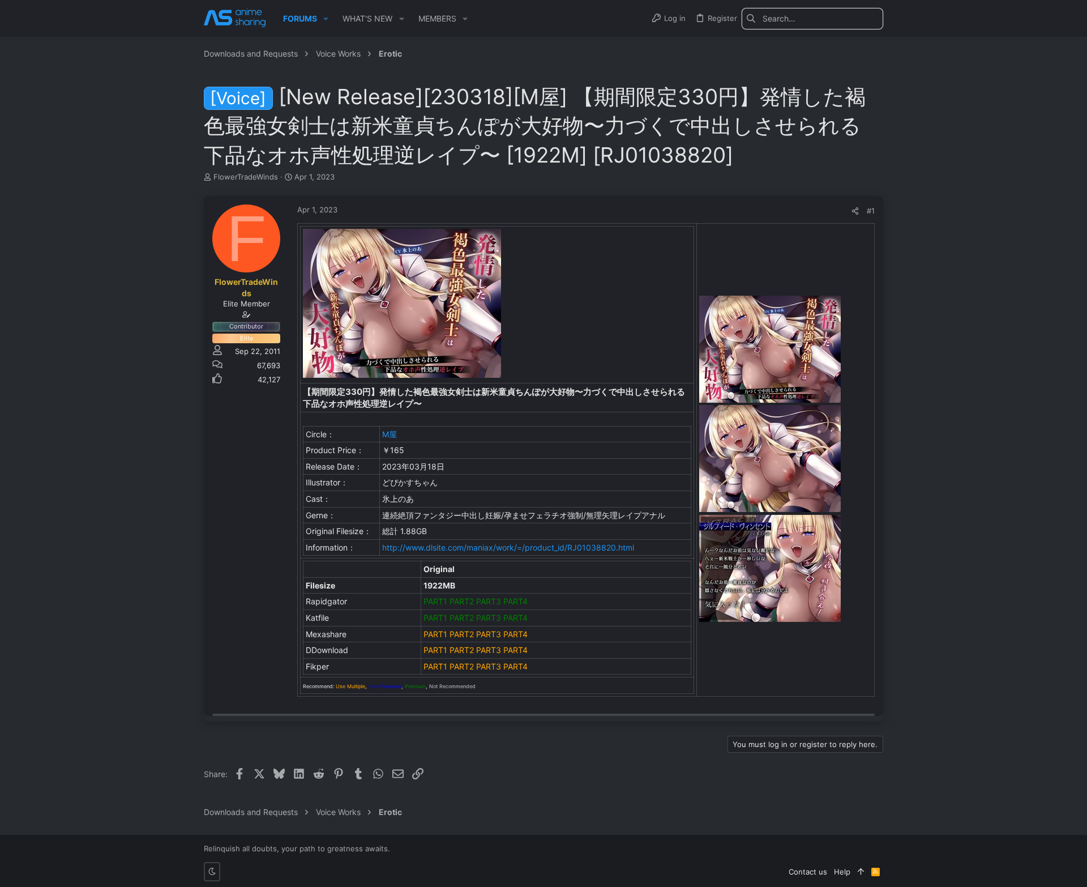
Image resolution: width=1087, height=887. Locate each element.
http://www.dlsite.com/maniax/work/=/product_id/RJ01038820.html (508, 547)
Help (842, 871)
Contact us (808, 871)
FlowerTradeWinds (245, 176)
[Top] (861, 871)
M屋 (389, 434)
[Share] (855, 211)
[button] (325, 19)
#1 (871, 210)
